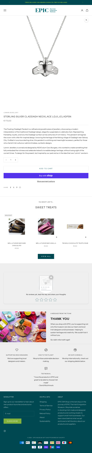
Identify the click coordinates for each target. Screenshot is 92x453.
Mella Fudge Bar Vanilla (46, 243)
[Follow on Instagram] (5, 431)
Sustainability (45, 421)
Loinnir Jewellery (11, 112)
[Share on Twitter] (14, 187)
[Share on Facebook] (10, 187)
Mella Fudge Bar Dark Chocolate (17, 244)
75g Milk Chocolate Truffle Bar (75, 243)
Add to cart (46, 169)
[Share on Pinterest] (17, 187)
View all (46, 256)
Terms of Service (46, 405)
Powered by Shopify (57, 437)
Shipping (43, 402)
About (42, 417)
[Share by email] (20, 187)
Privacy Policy (45, 409)
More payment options (46, 181)
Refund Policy (45, 413)
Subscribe (12, 421)
